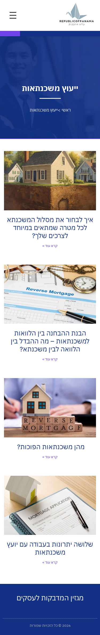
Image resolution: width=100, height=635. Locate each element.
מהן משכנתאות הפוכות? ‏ (50, 446)
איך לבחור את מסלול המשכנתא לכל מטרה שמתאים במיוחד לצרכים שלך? (50, 227)
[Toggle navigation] (13, 15)
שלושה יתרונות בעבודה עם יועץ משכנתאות (50, 548)
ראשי (66, 110)
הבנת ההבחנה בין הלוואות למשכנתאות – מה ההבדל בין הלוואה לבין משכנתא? (50, 341)
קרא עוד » (50, 245)
